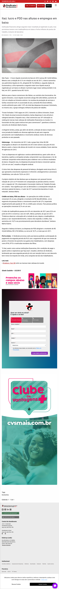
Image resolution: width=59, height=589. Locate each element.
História (44, 563)
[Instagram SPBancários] (11, 509)
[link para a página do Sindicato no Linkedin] (53, 1)
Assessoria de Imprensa (17, 563)
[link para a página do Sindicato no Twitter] (47, 1)
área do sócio (40, 5)
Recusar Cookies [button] (16, 584)
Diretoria (27, 563)
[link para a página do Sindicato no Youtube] (55, 1)
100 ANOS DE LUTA (8, 1)
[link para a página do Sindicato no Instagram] (50, 1)
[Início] (17, 6)
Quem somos (50, 563)
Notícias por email (9, 517)
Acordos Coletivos (6, 563)
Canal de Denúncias (30, 5)
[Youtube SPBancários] (13, 509)
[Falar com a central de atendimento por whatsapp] (5, 533)
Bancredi (4, 571)
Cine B (8, 571)
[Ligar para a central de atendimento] (2, 533)
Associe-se (48, 5)
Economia (5, 495)
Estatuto (39, 563)
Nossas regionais (6, 545)
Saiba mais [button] (44, 579)
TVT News (14, 571)
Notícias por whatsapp (10, 513)
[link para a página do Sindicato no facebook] (45, 1)
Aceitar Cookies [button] (43, 584)
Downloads (32, 563)
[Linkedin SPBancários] (8, 509)
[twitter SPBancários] (3, 509)
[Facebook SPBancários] (5, 509)
